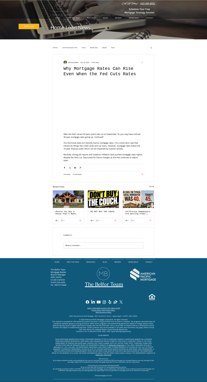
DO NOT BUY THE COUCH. (102, 212)
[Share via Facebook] (65, 168)
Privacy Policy (96, 310)
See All (151, 186)
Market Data (94, 47)
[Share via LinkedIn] (75, 168)
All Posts (55, 47)
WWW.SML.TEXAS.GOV (116, 345)
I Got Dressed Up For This (69, 47)
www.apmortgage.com (101, 375)
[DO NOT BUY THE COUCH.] (103, 199)
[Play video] (103, 104)
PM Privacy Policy (109, 310)
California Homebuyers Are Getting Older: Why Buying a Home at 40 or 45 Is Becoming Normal (137, 213)
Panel (112, 47)
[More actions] (142, 62)
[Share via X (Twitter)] (70, 168)
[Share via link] (80, 168)
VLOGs (84, 47)
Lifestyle (104, 47)
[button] (151, 47)
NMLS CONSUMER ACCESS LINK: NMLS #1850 (103, 308)
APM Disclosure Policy (103, 312)
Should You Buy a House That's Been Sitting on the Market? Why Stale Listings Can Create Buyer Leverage (66, 213)
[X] (121, 302)
